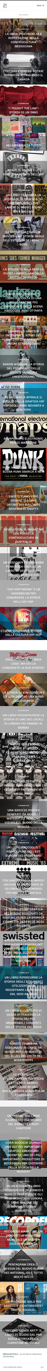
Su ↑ (42, 1367)
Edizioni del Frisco (15, 1367)
